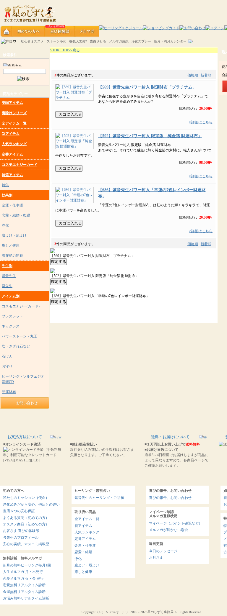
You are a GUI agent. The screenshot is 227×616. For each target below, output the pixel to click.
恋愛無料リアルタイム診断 (24, 585)
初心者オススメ (32, 41)
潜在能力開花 (12, 255)
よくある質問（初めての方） (26, 518)
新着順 (206, 75)
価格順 (192, 75)
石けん (7, 356)
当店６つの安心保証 (19, 511)
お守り (7, 366)
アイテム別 (11, 296)
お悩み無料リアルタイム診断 (26, 598)
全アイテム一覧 (14, 123)
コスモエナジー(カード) (21, 306)
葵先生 (7, 286)
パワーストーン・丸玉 (19, 336)
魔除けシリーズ (14, 113)
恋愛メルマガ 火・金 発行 (23, 578)
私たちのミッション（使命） (26, 498)
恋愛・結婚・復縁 (16, 215)
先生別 (7, 266)
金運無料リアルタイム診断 (24, 592)
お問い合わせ (26, 403)
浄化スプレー (141, 41)
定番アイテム (12, 154)
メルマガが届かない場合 (168, 530)
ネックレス (11, 326)
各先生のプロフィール (20, 537)
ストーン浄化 (56, 41)
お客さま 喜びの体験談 (21, 531)
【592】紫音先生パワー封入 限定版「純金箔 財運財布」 (150, 135)
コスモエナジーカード (19, 165)
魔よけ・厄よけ (14, 235)
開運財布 (9, 392)
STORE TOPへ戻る (65, 50)
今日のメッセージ (163, 551)
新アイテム (11, 134)
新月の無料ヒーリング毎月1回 (27, 565)
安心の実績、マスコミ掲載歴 (26, 544)
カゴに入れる (70, 114)
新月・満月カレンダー (170, 41)
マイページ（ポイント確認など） (175, 523)
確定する (58, 261)
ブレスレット (12, 316)
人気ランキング (14, 144)
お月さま (156, 558)
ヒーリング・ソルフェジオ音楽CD (23, 379)
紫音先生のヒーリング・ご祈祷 (99, 498)
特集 (5, 185)
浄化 (5, 225)
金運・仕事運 (12, 205)
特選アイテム (12, 175)
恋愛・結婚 (83, 552)
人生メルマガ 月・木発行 (23, 572)
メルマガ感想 (119, 41)
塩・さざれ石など (16, 346)
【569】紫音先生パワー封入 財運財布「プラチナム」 (147, 87)
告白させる (98, 41)
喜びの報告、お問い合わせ (170, 498)
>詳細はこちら (201, 122)
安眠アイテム (12, 103)
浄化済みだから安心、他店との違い (31, 504)
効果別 (7, 195)
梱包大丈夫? (78, 41)
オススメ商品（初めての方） (26, 524)
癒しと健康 (11, 245)
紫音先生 (9, 276)
